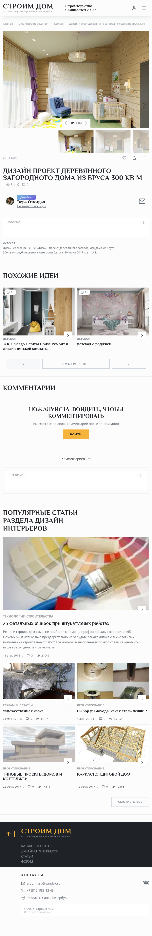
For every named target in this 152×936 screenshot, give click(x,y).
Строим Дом (28, 8)
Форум (27, 861)
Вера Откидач (31, 202)
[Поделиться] (134, 158)
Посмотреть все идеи (31, 206)
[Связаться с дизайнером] (142, 201)
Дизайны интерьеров (39, 851)
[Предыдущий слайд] (23, 364)
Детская (10, 157)
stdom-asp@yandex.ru (43, 883)
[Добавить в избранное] (124, 158)
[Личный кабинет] (134, 8)
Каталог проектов (36, 846)
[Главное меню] (144, 8)
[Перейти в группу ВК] (146, 883)
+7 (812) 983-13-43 (40, 890)
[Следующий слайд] (129, 364)
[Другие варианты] (144, 158)
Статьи (27, 856)
